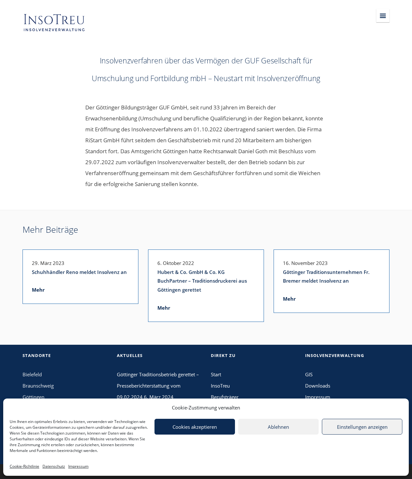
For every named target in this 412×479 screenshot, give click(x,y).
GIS (309, 374)
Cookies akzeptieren (195, 427)
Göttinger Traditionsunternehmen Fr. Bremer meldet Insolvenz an (326, 276)
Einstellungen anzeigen (362, 427)
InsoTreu (220, 385)
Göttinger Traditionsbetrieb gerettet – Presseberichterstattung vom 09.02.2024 (158, 385)
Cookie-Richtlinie (24, 466)
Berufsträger (225, 397)
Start (216, 374)
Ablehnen (278, 427)
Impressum (78, 466)
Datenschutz (53, 466)
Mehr (38, 289)
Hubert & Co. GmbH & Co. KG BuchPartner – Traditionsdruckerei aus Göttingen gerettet (202, 281)
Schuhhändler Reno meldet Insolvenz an (79, 272)
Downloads (317, 385)
